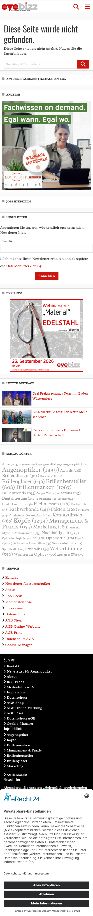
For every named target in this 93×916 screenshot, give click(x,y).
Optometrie (60, 537)
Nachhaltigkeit (60, 532)
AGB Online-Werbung (22, 626)
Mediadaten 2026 (18, 602)
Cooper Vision (48, 493)
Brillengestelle (51, 476)
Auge (10, 464)
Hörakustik (41, 515)
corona (70, 492)
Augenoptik (75, 464)
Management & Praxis (24, 750)
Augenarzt (27, 464)
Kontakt (11, 577)
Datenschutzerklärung (24, 266)
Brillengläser (23, 481)
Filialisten (19, 515)
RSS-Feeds (14, 596)
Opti (37, 537)
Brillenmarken (44, 487)
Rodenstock (27, 543)
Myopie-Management (21, 533)
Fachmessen (52, 504)
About (10, 589)
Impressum (14, 608)
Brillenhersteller (20, 755)
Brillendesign (20, 475)
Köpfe (31, 520)
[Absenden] (83, 64)
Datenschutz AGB (19, 638)
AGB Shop (13, 620)
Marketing (51, 526)
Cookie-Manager (18, 645)
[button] (76, 6)
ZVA (78, 554)
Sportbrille (13, 549)
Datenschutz (15, 614)
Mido (75, 527)
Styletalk (37, 549)
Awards (70, 470)
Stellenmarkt (17, 775)
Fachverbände (29, 509)
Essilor (66, 499)
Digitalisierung (19, 498)
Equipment (47, 499)
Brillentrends (18, 493)
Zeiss (63, 555)
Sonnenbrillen (67, 543)
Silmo (44, 543)
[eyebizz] (19, 7)
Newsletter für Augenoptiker (27, 583)
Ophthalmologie (15, 538)
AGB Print (13, 632)
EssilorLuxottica (17, 504)
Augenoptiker (30, 469)
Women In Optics (35, 554)
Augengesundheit (49, 464)
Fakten (64, 509)
